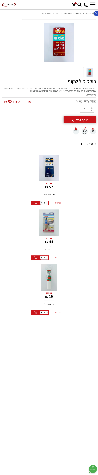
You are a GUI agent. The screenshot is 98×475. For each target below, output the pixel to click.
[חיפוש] (79, 4)
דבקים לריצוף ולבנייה (64, 13)
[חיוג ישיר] (86, 6)
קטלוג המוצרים (90, 13)
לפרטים (58, 202)
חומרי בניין (78, 13)
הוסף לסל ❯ (80, 120)
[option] (59, 42)
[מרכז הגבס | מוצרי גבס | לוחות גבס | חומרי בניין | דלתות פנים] (9, 4)
